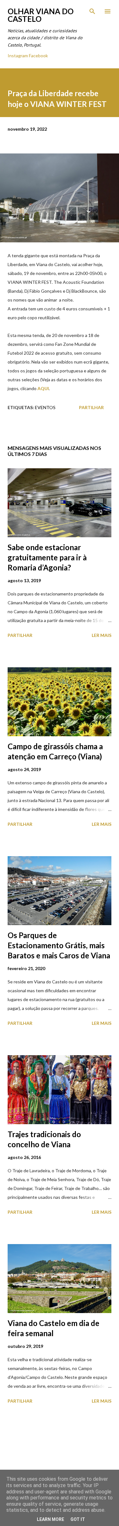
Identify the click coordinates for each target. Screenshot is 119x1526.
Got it (77, 1519)
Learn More (50, 1519)
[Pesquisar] (92, 11)
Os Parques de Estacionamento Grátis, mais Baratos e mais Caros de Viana (59, 945)
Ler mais (101, 635)
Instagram (18, 55)
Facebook (38, 55)
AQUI (43, 388)
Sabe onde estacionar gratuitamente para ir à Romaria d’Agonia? (47, 557)
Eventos (45, 407)
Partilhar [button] (91, 407)
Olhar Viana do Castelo (41, 15)
